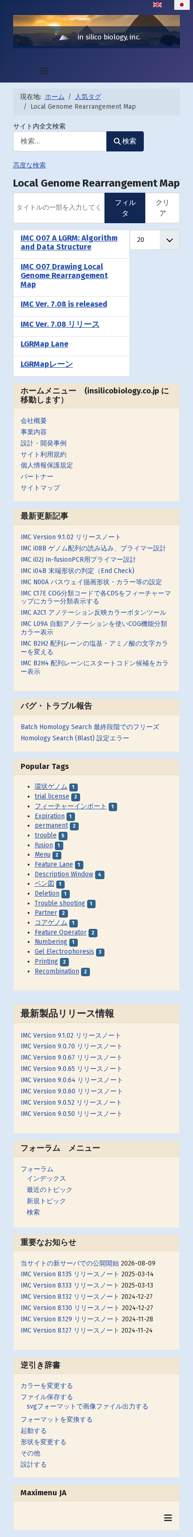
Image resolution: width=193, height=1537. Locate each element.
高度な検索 (29, 165)
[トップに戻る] (178, 1521)
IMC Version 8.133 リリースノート (70, 1285)
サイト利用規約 (44, 455)
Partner (46, 913)
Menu (43, 855)
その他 (30, 1453)
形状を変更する (44, 1442)
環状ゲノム (51, 787)
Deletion (47, 893)
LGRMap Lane (44, 343)
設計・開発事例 (44, 443)
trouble (46, 835)
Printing (46, 961)
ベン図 (44, 884)
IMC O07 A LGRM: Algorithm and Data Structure (69, 242)
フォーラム (37, 1169)
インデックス (46, 1179)
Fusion (44, 845)
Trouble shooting (60, 903)
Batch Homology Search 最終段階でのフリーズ (90, 727)
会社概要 (34, 421)
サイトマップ (40, 488)
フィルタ (125, 208)
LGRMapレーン (47, 364)
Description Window (64, 874)
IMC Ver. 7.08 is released (64, 304)
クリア (163, 208)
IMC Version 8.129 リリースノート (70, 1319)
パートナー (37, 477)
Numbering (51, 942)
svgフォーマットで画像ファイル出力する (87, 1406)
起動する (34, 1431)
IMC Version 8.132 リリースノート (70, 1297)
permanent (51, 825)
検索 (33, 1212)
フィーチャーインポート (71, 806)
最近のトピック (50, 1190)
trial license (52, 796)
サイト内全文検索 (39, 126)
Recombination (57, 971)
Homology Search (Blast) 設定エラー (75, 738)
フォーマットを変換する (57, 1420)
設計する (34, 1465)
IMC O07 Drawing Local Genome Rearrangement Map (64, 275)
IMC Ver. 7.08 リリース (60, 324)
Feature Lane (54, 864)
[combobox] (60, 141)
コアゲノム (51, 923)
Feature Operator (61, 932)
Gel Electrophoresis (64, 952)
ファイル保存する (47, 1397)
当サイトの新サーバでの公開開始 (70, 1263)
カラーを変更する (47, 1386)
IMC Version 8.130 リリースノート (70, 1308)
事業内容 (34, 432)
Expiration (50, 816)
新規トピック (46, 1201)
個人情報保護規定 (47, 465)
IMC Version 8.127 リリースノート (70, 1330)
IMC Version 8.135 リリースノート (70, 1274)
